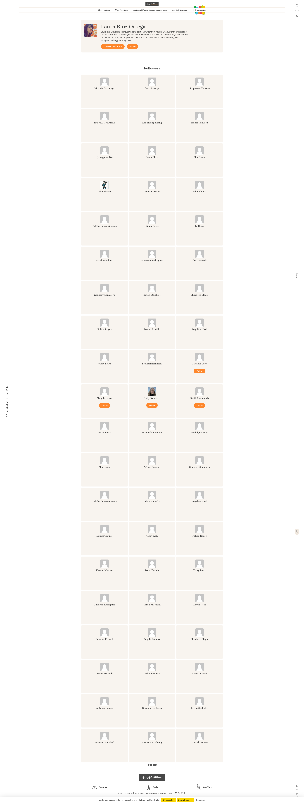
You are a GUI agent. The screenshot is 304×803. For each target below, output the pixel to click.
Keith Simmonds (199, 398)
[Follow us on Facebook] (185, 793)
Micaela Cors (199, 363)
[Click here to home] (152, 777)
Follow (133, 46)
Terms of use (128, 793)
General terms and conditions (156, 793)
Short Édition (104, 10)
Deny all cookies (185, 800)
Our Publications (179, 10)
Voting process (139, 793)
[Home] (152, 4)
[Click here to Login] (297, 16)
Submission (200, 10)
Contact (170, 793)
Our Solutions (121, 10)
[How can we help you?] (297, 532)
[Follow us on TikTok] (297, 794)
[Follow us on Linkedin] (297, 786)
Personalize (201, 800)
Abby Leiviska (104, 398)
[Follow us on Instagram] (297, 790)
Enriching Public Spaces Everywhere (150, 10)
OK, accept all (168, 800)
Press (120, 793)
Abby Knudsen (152, 398)
